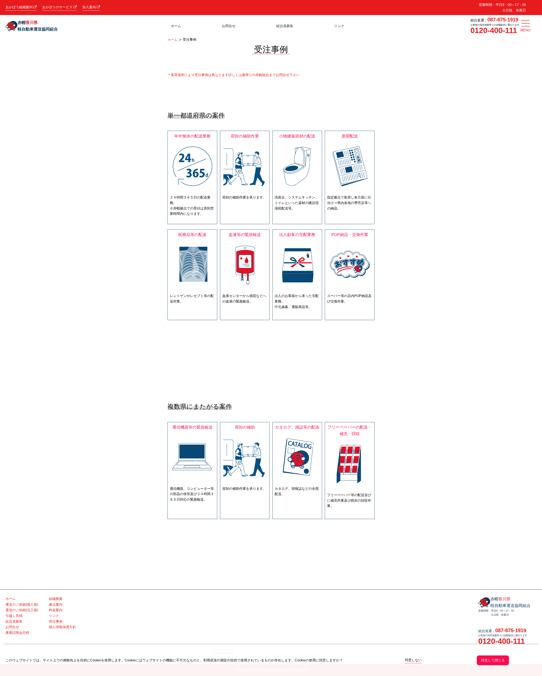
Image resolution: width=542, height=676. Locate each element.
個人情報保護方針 (62, 627)
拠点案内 (55, 604)
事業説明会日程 (17, 632)
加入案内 (89, 7)
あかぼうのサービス (57, 7)
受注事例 (55, 621)
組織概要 (55, 599)
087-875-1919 (502, 19)
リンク (339, 26)
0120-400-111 (493, 30)
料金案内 (55, 610)
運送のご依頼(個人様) (22, 604)
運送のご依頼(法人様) (22, 610)
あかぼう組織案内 (19, 7)
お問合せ (228, 26)
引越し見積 (14, 616)
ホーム (176, 26)
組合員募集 (284, 26)
